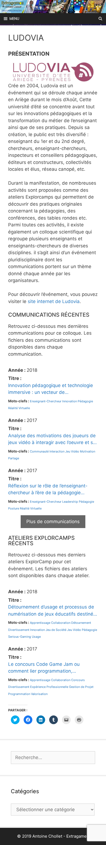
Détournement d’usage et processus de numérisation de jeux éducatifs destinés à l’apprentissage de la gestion (52, 611)
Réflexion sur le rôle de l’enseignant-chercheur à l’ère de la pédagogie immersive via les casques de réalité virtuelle (48, 489)
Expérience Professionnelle (49, 687)
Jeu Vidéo (72, 451)
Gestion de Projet (81, 687)
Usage (36, 637)
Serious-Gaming (19, 637)
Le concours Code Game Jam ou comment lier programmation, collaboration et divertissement (44, 668)
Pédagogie (85, 401)
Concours (78, 680)
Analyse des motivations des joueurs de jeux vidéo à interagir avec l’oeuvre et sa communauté (52, 439)
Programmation (19, 694)
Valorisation (39, 694)
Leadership (70, 502)
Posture (13, 508)
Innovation (69, 401)
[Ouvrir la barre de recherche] (100, 18)
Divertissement (18, 630)
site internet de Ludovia (54, 301)
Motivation (87, 451)
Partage (13, 458)
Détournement (81, 623)
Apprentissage (40, 623)
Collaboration (60, 623)
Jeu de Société (56, 630)
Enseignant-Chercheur (45, 401)
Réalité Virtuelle (19, 408)
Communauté (39, 451)
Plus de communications (53, 521)
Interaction (56, 451)
